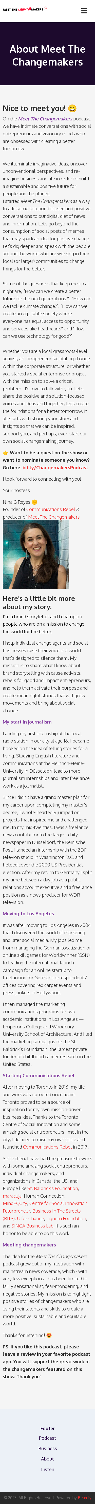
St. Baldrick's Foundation (52, 1188)
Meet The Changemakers (54, 517)
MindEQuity (15, 1203)
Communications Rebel (50, 509)
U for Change (30, 1218)
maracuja (12, 1196)
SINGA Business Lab (32, 1225)
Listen (47, 1469)
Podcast (47, 1438)
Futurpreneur (16, 1211)
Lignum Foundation (66, 1218)
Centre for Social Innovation (58, 1203)
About (47, 1458)
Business (47, 1448)
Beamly (84, 1497)
